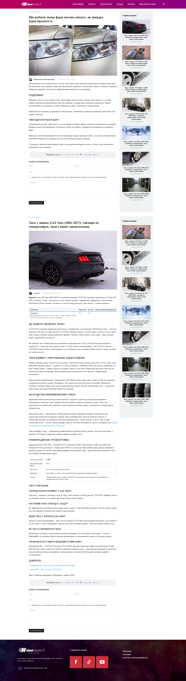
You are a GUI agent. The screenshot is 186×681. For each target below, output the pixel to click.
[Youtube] (80, 154)
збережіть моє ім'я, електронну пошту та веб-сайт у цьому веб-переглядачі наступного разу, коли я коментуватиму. (69, 177)
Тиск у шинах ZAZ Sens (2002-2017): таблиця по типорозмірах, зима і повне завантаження (136, 37)
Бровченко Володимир (44, 79)
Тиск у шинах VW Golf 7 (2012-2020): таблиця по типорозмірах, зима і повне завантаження (136, 143)
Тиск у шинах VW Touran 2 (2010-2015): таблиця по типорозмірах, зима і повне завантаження (136, 63)
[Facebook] (62, 154)
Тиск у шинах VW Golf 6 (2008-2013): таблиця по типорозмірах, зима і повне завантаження (136, 169)
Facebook (67, 154)
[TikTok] (72, 154)
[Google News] (89, 154)
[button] (164, 4)
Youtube (85, 154)
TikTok (76, 154)
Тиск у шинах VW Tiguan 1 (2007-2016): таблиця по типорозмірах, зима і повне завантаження (136, 89)
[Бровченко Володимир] (31, 79)
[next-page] (137, 205)
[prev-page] (134, 205)
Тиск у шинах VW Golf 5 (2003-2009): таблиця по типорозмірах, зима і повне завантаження (136, 195)
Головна (31, 12)
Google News (96, 154)
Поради (38, 12)
